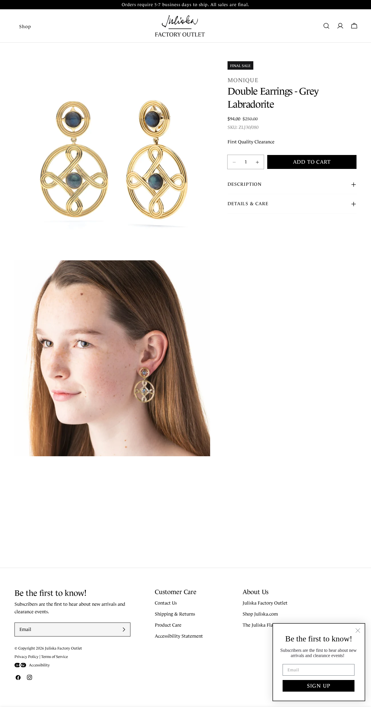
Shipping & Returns (175, 614)
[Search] (326, 26)
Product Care (168, 625)
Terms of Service (54, 656)
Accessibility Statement (179, 636)
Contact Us (166, 603)
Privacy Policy (26, 656)
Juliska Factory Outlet (265, 603)
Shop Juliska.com (260, 614)
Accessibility (39, 665)
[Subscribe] (124, 629)
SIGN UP (318, 686)
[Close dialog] (358, 630)
